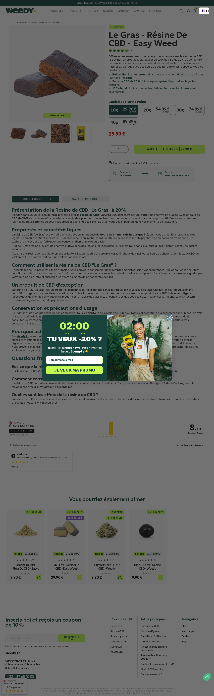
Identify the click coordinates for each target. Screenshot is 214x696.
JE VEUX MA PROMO (74, 370)
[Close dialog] (170, 317)
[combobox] (204, 11)
